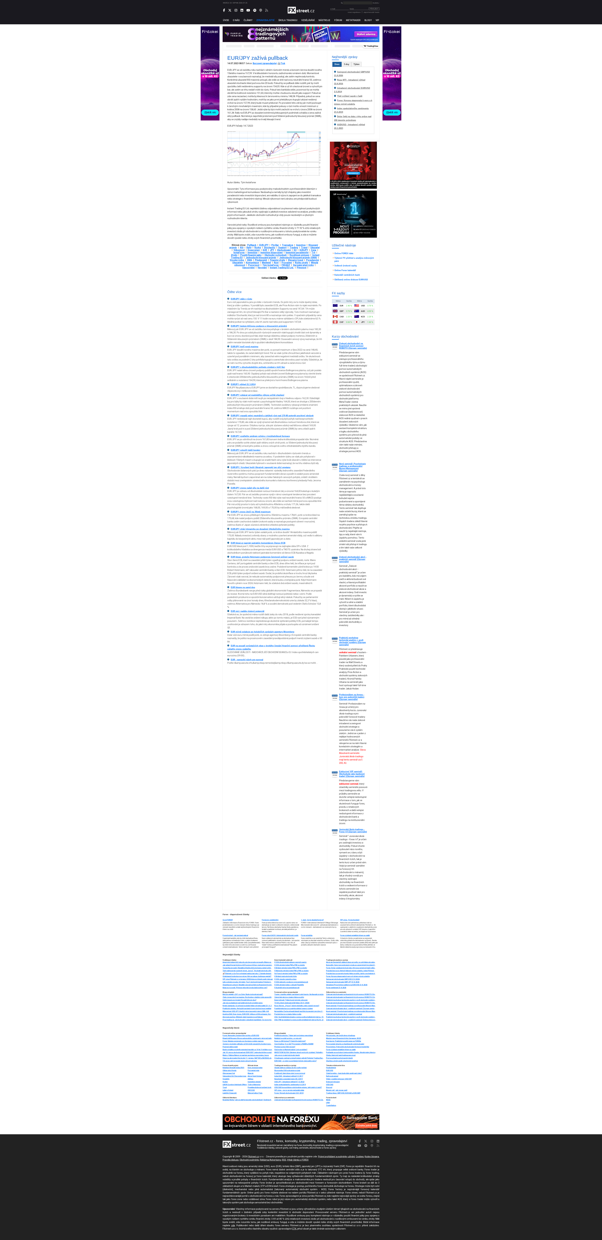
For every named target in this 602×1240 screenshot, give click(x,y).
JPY (272, 250)
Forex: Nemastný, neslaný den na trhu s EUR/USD (241, 1035)
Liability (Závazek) (230, 1093)
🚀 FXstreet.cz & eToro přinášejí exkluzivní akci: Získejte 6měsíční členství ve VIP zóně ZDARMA (248, 973)
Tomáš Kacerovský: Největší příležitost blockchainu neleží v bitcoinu (248, 968)
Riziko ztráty (301, 262)
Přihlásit (374, 9)
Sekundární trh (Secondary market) (235, 1076)
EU (295, 250)
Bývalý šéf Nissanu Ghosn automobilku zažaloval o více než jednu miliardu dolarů (248, 1038)
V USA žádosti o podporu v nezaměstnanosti (291, 982)
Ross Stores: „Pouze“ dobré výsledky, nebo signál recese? (296, 1006)
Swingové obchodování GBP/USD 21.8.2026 (343, 979)
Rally (248, 247)
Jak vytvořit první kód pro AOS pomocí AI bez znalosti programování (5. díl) (248, 965)
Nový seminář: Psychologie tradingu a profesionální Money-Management (351, 1011)
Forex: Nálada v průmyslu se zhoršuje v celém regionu (243, 1041)
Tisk (282, 63)
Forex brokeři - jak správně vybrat (235, 935)
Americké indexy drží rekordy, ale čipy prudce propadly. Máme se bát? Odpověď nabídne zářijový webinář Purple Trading (248, 962)
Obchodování (284, 250)
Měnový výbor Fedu (255, 1093)
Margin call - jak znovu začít (336, 1090)
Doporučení (254, 250)
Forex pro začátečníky (270, 920)
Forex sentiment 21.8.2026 (336, 988)
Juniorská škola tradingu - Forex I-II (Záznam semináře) (353, 830)
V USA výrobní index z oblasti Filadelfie (289, 985)
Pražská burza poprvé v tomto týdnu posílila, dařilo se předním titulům (351, 973)
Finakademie (331, 1068)
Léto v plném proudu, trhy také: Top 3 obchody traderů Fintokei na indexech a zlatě (248, 982)
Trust (225, 1087)
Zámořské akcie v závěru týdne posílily (289, 997)
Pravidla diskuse (231, 1160)
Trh (313, 252)
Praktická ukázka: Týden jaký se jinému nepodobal (293, 1035)
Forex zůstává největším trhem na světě (355, 935)
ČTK (294, 1228)
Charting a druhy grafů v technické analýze (342, 1061)
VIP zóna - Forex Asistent (349, 920)
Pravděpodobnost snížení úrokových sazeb (260, 1087)
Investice (301, 245)
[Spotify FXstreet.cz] (254, 10)
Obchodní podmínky (249, 1160)
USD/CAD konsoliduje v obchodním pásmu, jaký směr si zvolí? (298, 1087)
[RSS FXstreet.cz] (266, 10)
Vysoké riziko (237, 260)
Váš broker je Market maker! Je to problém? (290, 1050)
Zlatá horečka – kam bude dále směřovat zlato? (344, 1073)
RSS (284, 1160)
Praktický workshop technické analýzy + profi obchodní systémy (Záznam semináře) (352, 641)
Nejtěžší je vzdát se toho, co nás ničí (287, 1038)
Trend (304, 247)
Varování (262, 267)
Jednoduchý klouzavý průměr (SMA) (298, 257)
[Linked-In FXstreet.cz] (241, 10)
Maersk (250, 1073)
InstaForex (239, 252)
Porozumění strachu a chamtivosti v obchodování (345, 1044)
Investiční (252, 252)
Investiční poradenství (297, 252)
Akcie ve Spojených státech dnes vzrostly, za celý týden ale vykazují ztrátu (351, 962)
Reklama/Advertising (270, 1160)
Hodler (225, 1082)
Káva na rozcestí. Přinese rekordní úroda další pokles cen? (245, 988)
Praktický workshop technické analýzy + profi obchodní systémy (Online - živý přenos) (351, 1000)
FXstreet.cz (253, 1156)
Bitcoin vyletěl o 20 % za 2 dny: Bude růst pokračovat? (243, 994)
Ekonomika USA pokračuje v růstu (287, 1070)
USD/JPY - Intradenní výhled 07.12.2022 (289, 1082)
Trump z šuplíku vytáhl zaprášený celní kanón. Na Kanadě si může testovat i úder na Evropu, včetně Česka (299, 994)
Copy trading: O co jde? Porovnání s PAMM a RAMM (293, 1044)
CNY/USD (251, 1090)
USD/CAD (329, 1084)
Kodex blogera (372, 1156)
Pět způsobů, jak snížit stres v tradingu (340, 1035)
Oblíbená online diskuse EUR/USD (351, 279)
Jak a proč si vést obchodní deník (287, 1055)
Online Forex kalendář (345, 270)
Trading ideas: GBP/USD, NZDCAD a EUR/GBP (343, 1093)
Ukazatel (315, 247)
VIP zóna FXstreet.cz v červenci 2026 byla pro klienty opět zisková (248, 979)
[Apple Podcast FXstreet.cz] (260, 10)
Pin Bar (275, 245)
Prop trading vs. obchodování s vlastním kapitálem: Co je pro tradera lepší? (248, 1020)
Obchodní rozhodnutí (275, 255)
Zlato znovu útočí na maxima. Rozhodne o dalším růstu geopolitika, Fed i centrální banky (248, 997)
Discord (329, 1087)
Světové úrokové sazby (345, 265)
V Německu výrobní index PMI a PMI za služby (291, 971)
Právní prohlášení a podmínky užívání (336, 1156)
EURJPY (304, 250)
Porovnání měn (253, 1070)
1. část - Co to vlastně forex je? (312, 920)
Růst (276, 262)
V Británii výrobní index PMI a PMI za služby (290, 968)
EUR (265, 250)
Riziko (257, 247)
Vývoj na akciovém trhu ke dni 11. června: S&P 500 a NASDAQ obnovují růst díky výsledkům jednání (248, 1058)
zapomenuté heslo (371, 12)
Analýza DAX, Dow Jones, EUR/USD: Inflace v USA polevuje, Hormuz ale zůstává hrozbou (248, 1014)
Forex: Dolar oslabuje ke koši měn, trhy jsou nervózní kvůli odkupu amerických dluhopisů (351, 968)
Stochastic (269, 247)
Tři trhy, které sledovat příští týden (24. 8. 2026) (291, 1003)
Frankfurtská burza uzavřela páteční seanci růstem (293, 1008)
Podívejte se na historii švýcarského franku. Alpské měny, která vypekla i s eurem (351, 1052)
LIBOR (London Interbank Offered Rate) (235, 1084)
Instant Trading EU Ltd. (282, 267)
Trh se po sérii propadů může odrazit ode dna (240, 1061)
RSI (241, 247)
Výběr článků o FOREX (298, 1160)
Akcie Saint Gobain (255, 1076)
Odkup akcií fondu (229, 1070)
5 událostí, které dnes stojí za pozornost (289, 1073)
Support (282, 247)
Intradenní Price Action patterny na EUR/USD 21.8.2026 (346, 985)
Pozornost (253, 265)
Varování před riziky (303, 265)
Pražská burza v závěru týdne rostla (287, 1014)
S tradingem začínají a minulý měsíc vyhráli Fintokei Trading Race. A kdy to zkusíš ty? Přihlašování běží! (299, 1058)
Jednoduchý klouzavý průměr (261, 257)
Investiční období (254, 1082)
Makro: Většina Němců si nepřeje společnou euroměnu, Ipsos (246, 1055)
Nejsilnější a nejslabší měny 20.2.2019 (288, 1079)
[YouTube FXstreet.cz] (248, 10)
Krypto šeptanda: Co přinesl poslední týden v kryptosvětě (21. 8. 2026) (248, 1006)
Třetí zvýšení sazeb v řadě (349, 96)
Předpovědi (261, 260)
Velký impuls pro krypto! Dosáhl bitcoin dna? (239, 1000)
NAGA (328, 1100)
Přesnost (301, 267)
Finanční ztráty (277, 260)
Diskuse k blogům (333, 1082)
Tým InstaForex (270, 265)
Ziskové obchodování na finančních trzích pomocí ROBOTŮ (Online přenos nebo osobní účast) (351, 994)
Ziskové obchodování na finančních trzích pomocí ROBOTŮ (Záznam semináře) (353, 345)
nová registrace (354, 12)
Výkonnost (239, 250)
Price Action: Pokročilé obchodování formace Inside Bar (347, 1047)
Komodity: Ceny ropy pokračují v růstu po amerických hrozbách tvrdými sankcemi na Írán (351, 965)
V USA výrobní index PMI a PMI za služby (289, 965)
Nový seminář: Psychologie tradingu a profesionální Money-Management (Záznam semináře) (352, 467)
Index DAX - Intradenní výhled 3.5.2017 (288, 1076)
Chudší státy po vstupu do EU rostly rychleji (290, 1068)
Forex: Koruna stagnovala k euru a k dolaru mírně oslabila (348, 976)
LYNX (328, 1103)
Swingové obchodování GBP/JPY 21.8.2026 (342, 982)
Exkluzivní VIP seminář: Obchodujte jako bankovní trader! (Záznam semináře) (352, 773)
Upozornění (248, 267)
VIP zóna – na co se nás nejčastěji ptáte (289, 1090)
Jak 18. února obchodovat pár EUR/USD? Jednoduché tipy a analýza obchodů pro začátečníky (248, 1052)
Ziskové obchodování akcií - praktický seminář (344, 1014)
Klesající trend (295, 260)
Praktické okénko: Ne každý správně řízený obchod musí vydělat (247, 1008)
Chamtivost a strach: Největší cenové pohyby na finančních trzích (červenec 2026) (248, 985)
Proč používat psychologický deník (339, 1058)
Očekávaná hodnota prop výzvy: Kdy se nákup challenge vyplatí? (247, 976)
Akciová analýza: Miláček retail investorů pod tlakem (243, 1017)
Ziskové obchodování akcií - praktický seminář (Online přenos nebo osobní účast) (351, 1020)
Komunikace (252, 262)
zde (233, 1225)
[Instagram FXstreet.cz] (236, 10)
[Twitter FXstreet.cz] (229, 10)
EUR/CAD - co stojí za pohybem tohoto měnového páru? (295, 1061)
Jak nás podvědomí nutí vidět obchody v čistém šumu (243, 1003)
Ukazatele (237, 262)
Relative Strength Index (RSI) (233, 1068)
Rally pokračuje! (332, 1076)
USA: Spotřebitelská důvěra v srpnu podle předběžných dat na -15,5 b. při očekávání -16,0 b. (299, 1017)
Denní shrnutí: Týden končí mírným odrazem (291, 1000)
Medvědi (266, 262)
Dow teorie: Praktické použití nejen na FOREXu (343, 1041)
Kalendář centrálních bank (347, 275)
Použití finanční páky (250, 255)
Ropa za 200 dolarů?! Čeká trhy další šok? (290, 1041)
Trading (294, 247)
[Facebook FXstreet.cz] (224, 10)
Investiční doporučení (271, 252)
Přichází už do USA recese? (284, 1047)
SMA (249, 260)
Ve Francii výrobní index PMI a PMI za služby (291, 973)
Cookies (360, 1156)
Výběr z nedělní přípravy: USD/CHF (339, 1079)
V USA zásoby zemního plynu (285, 979)
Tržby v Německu (254, 1084)
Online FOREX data (343, 253)
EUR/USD (329, 1070)
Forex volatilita (306, 935)
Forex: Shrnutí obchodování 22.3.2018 (289, 1093)
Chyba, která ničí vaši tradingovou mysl (341, 1055)
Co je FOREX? (228, 920)
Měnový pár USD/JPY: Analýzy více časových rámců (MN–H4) (246, 1011)
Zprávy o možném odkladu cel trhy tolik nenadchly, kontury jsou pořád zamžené (248, 1044)
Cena (313, 250)
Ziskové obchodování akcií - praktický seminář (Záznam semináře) (352, 559)
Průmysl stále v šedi (230, 1047)
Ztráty (234, 255)
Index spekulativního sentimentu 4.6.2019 (290, 1084)
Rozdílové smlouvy (299, 255)
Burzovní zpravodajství (265, 63)
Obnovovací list (229, 1073)
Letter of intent (228, 1090)
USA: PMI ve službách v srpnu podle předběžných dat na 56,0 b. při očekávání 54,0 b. (299, 1020)
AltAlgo (250, 1079)
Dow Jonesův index (255, 1068)
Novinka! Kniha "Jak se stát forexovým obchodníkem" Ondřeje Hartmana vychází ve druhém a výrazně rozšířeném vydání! (248, 1100)
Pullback (251, 245)
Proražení (287, 262)
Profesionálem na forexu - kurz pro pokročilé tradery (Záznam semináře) (351, 697)
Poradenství (312, 260)
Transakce (287, 245)
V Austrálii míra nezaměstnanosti (286, 988)
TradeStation (331, 1105)
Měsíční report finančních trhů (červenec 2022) (343, 1038)
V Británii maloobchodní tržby (285, 976)
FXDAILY (286, 265)
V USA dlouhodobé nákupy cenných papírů (290, 962)
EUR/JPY (263, 245)
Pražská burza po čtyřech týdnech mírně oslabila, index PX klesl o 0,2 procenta (351, 971)
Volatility (226, 1079)
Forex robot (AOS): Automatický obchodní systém (280, 935)
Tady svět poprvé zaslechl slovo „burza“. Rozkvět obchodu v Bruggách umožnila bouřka (248, 971)
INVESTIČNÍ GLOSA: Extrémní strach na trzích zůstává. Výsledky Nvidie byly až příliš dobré (299, 1052)
